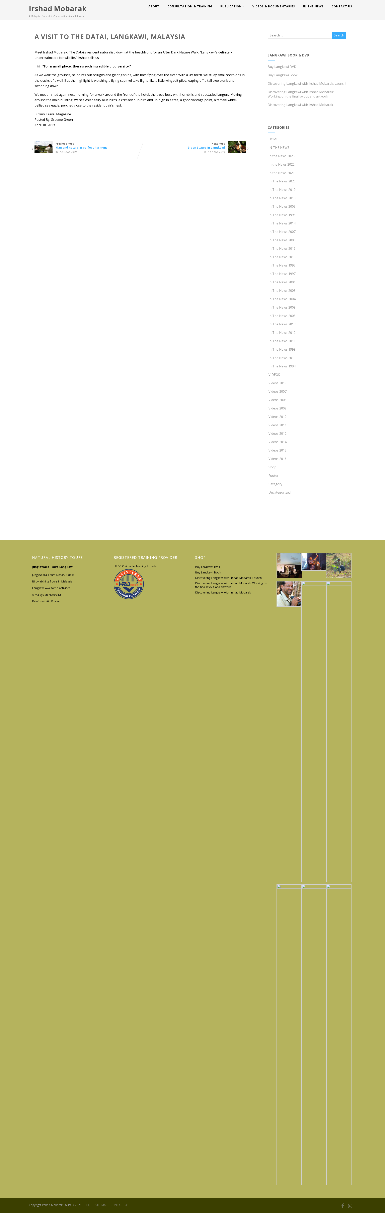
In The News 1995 (282, 265)
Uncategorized (279, 492)
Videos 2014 (277, 442)
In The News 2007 (282, 231)
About (153, 6)
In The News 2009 (282, 307)
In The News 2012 (282, 332)
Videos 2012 (277, 433)
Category (275, 484)
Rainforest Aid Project (46, 601)
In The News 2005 (282, 206)
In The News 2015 (282, 257)
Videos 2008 (277, 400)
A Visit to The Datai (86, 114)
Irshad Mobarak (58, 8)
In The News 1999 (282, 349)
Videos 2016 (277, 459)
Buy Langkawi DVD (282, 66)
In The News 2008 (282, 316)
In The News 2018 (282, 198)
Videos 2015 (277, 450)
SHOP (88, 1205)
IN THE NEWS (278, 147)
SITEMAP (101, 1205)
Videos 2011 (277, 425)
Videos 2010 (277, 416)
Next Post (206, 145)
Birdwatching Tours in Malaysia (52, 581)
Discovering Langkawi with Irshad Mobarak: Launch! (307, 83)
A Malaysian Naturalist (46, 594)
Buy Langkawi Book (283, 75)
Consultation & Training (189, 6)
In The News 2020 (282, 181)
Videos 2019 (277, 383)
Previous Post (81, 145)
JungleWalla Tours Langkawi (52, 567)
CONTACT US (342, 6)
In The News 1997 (282, 274)
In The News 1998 (282, 215)
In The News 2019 (66, 152)
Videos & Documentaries (273, 6)
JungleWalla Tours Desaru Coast (53, 575)
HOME (273, 139)
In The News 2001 (282, 282)
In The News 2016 (282, 248)
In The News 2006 (282, 240)
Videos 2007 (277, 391)
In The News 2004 (282, 299)
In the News (313, 6)
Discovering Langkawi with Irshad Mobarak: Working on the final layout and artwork (301, 94)
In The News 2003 (282, 290)
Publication (231, 6)
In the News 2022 (281, 164)
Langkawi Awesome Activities (51, 588)
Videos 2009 (277, 408)
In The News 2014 (282, 223)
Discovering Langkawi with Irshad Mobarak (300, 105)
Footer (273, 475)
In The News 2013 (282, 324)
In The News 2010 (282, 358)
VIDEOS (274, 374)
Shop (272, 467)
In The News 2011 (282, 341)
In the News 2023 (281, 156)
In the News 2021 (281, 173)
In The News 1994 (282, 366)
